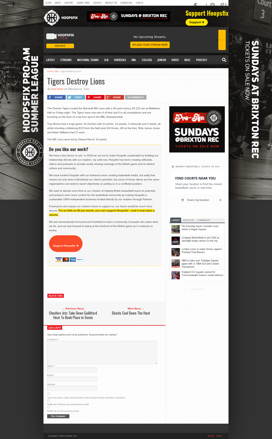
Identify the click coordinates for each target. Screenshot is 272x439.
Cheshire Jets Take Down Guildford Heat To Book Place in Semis (73, 315)
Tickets (139, 2)
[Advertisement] (114, 280)
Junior (161, 60)
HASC (187, 60)
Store (48, 2)
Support (68, 2)
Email (50, 375)
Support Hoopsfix (64, 245)
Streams (66, 60)
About (58, 2)
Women (51, 69)
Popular (188, 220)
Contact (97, 2)
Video (175, 60)
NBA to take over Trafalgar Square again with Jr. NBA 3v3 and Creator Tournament (200, 263)
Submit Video (83, 2)
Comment (52, 339)
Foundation (126, 2)
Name (51, 366)
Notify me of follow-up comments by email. (68, 404)
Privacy (211, 436)
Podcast (201, 60)
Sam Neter (57, 89)
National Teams (88, 60)
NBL (134, 60)
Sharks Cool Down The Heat (131, 313)
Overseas (120, 60)
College (147, 60)
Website (51, 384)
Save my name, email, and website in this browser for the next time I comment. (86, 397)
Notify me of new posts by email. (63, 411)
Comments (203, 220)
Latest (50, 60)
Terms (219, 436)
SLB (106, 60)
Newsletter (111, 2)
